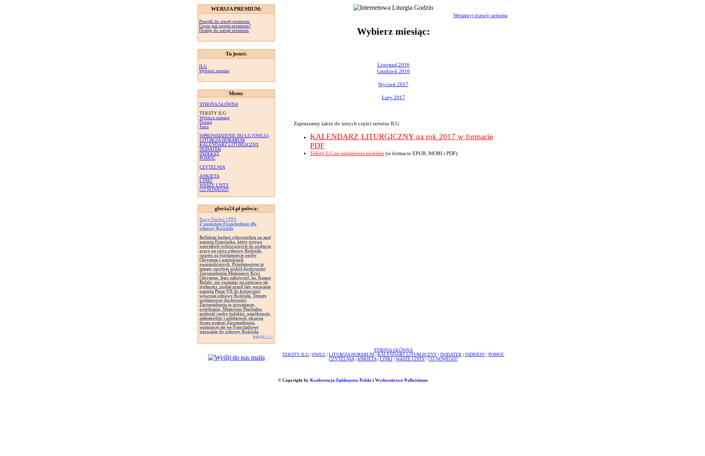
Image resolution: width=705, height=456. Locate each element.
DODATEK (210, 149)
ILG (203, 66)
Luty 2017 (393, 97)
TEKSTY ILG (295, 354)
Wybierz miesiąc (214, 71)
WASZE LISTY (214, 185)
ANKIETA (209, 176)
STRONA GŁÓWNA (219, 104)
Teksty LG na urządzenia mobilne (347, 153)
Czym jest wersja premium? (225, 26)
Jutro (204, 127)
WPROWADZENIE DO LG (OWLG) (234, 135)
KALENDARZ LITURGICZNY (229, 144)
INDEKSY (209, 153)
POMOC (207, 158)
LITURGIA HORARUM (222, 140)
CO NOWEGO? (214, 189)
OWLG (319, 354)
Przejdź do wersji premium (224, 21)
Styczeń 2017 (393, 84)
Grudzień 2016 (393, 71)
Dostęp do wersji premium (224, 30)
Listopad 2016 (393, 65)
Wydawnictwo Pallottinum (401, 380)
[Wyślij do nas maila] (236, 357)
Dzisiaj (206, 122)
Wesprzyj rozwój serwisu (480, 15)
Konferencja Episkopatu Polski (340, 380)
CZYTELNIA (212, 167)
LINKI (206, 180)
